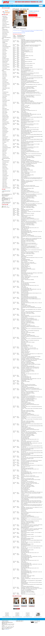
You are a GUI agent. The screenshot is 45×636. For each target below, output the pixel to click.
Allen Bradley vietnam (5, 21)
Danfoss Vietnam (4, 50)
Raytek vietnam (4, 150)
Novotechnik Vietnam (5, 131)
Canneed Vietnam (4, 43)
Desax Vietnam (4, 53)
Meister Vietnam (4, 111)
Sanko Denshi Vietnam (5, 157)
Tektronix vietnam (4, 172)
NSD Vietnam (4, 134)
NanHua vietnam (4, 124)
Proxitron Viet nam (5, 146)
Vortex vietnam (4, 182)
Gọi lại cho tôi (33, 15)
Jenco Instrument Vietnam (6, 94)
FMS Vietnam (4, 71)
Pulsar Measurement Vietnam (6, 147)
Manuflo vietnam (4, 105)
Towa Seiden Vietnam (5, 175)
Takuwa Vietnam (4, 171)
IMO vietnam (4, 89)
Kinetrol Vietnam (4, 96)
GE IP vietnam (4, 73)
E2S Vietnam (4, 57)
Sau (18, 608)
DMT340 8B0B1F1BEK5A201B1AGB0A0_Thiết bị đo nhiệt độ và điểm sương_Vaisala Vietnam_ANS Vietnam (7, 199)
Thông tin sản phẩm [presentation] (16, 28)
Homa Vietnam (4, 86)
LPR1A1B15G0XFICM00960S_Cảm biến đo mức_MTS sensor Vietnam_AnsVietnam (7, 195)
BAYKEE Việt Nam (5, 29)
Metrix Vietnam (4, 113)
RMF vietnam (4, 151)
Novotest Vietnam (4, 132)
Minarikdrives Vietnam (5, 117)
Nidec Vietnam (4, 127)
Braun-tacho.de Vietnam (5, 39)
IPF (2, 90)
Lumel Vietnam (4, 104)
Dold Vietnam (4, 54)
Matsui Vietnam (4, 108)
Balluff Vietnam (4, 25)
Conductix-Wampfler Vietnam (6, 46)
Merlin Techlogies (4, 112)
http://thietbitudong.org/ (20, 36)
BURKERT (3, 42)
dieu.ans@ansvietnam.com (7, 11)
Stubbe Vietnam (4, 170)
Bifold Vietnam (4, 36)
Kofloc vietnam (4, 98)
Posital (3, 143)
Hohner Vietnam (4, 85)
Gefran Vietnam (4, 74)
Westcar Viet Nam (4, 186)
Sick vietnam (4, 163)
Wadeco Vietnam (4, 183)
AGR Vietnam (4, 20)
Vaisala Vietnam (4, 179)
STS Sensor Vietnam (5, 168)
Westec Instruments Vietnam (6, 187)
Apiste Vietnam (4, 16)
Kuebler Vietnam (4, 101)
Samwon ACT (4, 155)
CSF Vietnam (4, 49)
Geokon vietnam (4, 75)
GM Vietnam (4, 78)
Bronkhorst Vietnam (5, 41)
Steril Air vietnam (4, 167)
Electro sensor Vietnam (5, 60)
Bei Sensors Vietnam (5, 30)
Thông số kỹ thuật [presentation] (23, 28)
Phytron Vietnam (4, 138)
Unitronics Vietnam (5, 178)
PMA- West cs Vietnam (5, 140)
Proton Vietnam (4, 144)
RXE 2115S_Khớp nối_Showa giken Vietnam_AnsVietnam (6, 202)
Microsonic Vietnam (5, 115)
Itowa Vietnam (4, 93)
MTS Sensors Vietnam (5, 121)
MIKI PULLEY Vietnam (5, 116)
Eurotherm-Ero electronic (5, 66)
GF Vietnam (4, 77)
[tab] (16, 28)
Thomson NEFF (4, 174)
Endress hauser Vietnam (5, 64)
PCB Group (4, 135)
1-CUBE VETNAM (4, 17)
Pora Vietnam (4, 142)
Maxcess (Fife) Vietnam (5, 109)
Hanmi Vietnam (4, 81)
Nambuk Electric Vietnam (5, 123)
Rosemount (4, 154)
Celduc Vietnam (4, 45)
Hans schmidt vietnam (5, 82)
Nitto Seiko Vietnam (5, 128)
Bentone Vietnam (4, 33)
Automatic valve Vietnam (5, 24)
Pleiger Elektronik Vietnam (6, 139)
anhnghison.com (7, 629)
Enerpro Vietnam (4, 65)
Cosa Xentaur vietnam (5, 47)
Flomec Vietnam (4, 68)
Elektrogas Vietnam (5, 61)
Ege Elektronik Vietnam (5, 58)
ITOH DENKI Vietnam (5, 92)
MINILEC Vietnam (4, 119)
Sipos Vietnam (4, 166)
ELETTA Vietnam (4, 62)
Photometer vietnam (5, 136)
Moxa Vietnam (4, 120)
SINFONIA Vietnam (5, 164)
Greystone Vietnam (5, 79)
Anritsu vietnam (4, 23)
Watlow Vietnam (4, 185)
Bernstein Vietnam (5, 34)
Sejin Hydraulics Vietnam (5, 160)
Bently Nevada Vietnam (5, 32)
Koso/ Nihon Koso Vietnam (6, 100)
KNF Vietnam (4, 97)
